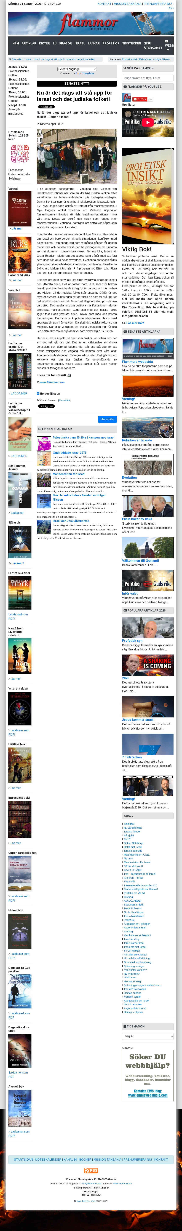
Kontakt (104, 3)
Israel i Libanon (132, 908)
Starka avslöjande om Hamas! (141, 889)
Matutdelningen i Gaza (136, 854)
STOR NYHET (132, 950)
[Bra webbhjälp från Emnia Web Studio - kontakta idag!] (148, 1075)
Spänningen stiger (134, 966)
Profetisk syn (132, 640)
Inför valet (130, 593)
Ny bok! (128, 858)
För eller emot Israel (135, 954)
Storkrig (128, 897)
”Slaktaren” (130, 977)
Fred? (127, 839)
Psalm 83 (129, 919)
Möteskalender (48, 1159)
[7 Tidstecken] (148, 744)
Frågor (65, 43)
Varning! (128, 399)
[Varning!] (148, 786)
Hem (16, 43)
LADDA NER (19, 393)
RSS (171, 8)
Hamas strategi (132, 981)
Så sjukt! (129, 835)
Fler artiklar (107, 419)
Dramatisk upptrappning (137, 962)
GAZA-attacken (133, 1004)
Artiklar (29, 43)
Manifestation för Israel (69, 474)
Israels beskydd (133, 850)
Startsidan (17, 59)
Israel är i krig (132, 939)
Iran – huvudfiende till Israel (140, 873)
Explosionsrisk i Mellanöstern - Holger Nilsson (146, 59)
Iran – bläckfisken (134, 916)
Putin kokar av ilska (137, 519)
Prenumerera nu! (158, 3)
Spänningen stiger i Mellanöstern (142, 985)
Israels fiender (132, 831)
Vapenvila (129, 881)
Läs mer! (18, 563)
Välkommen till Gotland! (140, 560)
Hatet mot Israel (133, 847)
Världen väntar (132, 996)
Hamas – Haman (133, 1012)
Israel (80, 43)
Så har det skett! (133, 866)
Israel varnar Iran (134, 943)
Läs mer (17, 335)
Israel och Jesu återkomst (71, 520)
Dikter (44, 43)
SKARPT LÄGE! (133, 870)
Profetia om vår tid (134, 893)
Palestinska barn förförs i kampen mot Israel (83, 437)
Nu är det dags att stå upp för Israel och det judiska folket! (65, 59)
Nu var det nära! (133, 827)
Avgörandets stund (135, 927)
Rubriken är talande (137, 440)
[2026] (148, 665)
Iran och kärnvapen (135, 989)
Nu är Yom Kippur (134, 912)
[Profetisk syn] (148, 627)
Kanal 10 (70, 1159)
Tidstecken (131, 43)
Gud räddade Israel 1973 (69, 452)
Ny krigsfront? (132, 973)
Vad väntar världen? (135, 969)
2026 (125, 678)
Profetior (111, 43)
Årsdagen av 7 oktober (137, 923)
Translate (88, 73)
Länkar (94, 43)
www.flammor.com (52, 382)
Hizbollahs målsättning (137, 958)
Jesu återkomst (153, 45)
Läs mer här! (135, 323)
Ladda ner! (17, 512)
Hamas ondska (132, 993)
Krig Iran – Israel (133, 877)
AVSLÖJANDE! (132, 900)
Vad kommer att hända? (137, 935)
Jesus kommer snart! (138, 720)
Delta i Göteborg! (133, 843)
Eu (55, 43)
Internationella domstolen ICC (140, 885)
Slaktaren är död (133, 904)
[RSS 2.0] (91, 1170)
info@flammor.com (91, 1183)
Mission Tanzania (127, 3)
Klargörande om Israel (136, 1000)
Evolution (129, 477)
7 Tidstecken (132, 757)
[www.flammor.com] (91, 24)
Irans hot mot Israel (135, 947)
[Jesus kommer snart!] (148, 706)
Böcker (85, 1159)
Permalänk (64, 400)
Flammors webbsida (137, 362)
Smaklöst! (129, 824)
